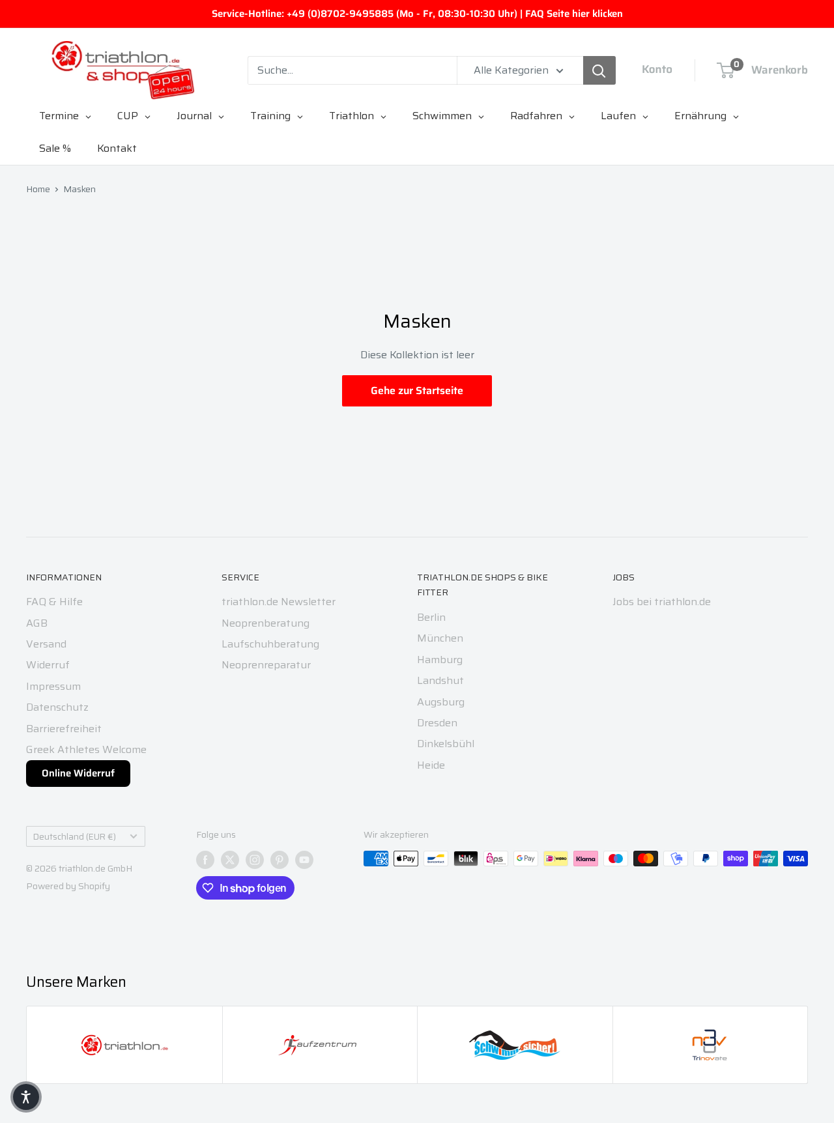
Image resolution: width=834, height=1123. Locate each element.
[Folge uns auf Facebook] (205, 860)
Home (38, 189)
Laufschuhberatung (270, 644)
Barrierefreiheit (64, 728)
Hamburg (440, 659)
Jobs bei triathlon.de (661, 601)
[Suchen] (599, 70)
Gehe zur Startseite (417, 390)
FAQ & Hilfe (54, 601)
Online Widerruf (78, 773)
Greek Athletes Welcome (86, 749)
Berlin (431, 617)
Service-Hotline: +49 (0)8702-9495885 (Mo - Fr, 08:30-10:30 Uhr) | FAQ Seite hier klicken (417, 13)
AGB (37, 623)
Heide (431, 765)
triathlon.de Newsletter (279, 601)
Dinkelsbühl (445, 743)
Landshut (440, 680)
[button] (26, 1097)
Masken (79, 189)
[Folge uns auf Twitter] (230, 860)
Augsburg (441, 702)
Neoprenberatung (265, 623)
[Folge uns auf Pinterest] (279, 860)
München (440, 638)
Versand (46, 644)
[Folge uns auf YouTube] (304, 860)
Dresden (437, 723)
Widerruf (48, 665)
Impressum (53, 686)
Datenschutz (57, 707)
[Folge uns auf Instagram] (255, 860)
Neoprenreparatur (266, 665)
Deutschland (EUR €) (74, 837)
